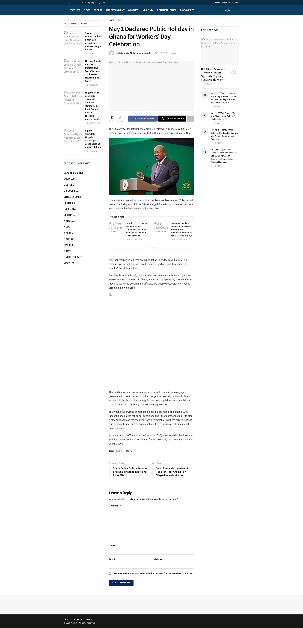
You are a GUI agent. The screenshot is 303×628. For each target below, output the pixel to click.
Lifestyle (69, 215)
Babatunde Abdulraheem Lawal (134, 53)
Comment (115, 505)
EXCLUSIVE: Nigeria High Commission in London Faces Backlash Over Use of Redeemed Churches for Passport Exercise (224, 155)
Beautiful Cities (167, 10)
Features (74, 10)
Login (226, 10)
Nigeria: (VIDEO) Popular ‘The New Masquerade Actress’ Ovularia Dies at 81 (223, 116)
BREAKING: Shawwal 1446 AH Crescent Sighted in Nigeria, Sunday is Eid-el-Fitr (213, 74)
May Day (130, 451)
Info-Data (70, 209)
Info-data (148, 10)
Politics (69, 239)
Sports (98, 10)
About (217, 3)
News (87, 10)
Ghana (119, 451)
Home (111, 20)
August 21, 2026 (134, 239)
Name (113, 545)
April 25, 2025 (161, 53)
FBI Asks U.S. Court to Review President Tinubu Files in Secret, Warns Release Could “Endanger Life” (136, 229)
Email (113, 559)
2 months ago (93, 123)
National (69, 221)
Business (69, 179)
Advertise (226, 3)
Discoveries (187, 10)
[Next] (154, 249)
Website (158, 559)
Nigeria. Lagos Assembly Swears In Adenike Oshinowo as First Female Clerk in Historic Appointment (93, 106)
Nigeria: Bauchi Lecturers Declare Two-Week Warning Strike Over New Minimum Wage (93, 71)
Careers (235, 3)
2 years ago (92, 54)
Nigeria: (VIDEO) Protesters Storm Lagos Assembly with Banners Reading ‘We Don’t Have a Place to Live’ (223, 98)
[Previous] (148, 249)
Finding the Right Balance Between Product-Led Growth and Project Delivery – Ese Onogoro (224, 134)
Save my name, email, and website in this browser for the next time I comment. (152, 573)
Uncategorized (73, 257)
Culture (69, 185)
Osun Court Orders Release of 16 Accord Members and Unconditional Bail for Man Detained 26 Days (181, 229)
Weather (133, 10)
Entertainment (115, 10)
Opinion (68, 233)
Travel (68, 251)
